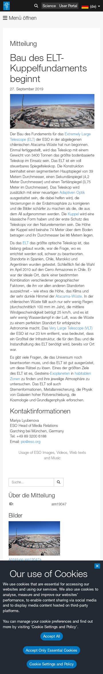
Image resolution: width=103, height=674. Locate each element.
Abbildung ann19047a (25, 559)
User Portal (68, 5)
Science (49, 5)
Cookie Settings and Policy (51, 664)
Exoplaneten (60, 373)
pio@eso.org (30, 441)
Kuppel (73, 214)
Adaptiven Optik (72, 192)
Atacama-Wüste (69, 296)
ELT (26, 243)
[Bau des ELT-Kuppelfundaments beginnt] (52, 111)
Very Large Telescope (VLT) (70, 328)
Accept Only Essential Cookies (51, 650)
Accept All (51, 636)
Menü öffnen (22, 18)
